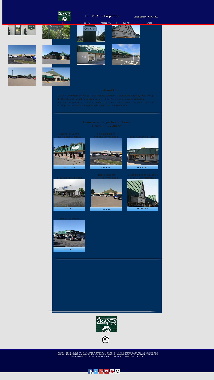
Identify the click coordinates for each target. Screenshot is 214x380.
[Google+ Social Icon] (101, 371)
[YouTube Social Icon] (106, 371)
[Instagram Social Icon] (117, 371)
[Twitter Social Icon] (96, 371)
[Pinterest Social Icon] (112, 371)
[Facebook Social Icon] (90, 371)
